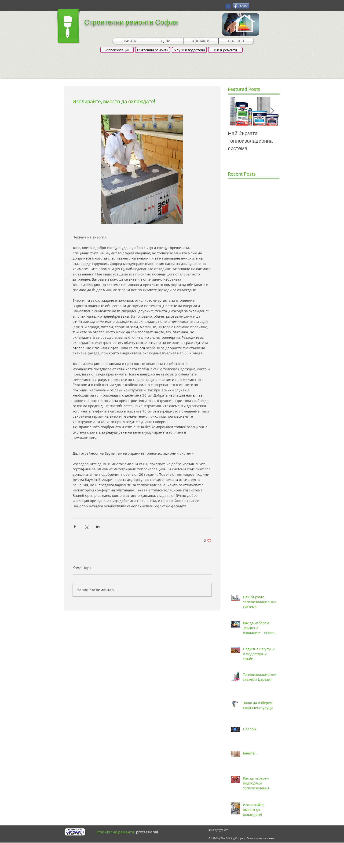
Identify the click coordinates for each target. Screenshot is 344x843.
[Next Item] (272, 111)
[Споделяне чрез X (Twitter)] (86, 526)
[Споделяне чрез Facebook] (75, 526)
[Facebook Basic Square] (228, 6)
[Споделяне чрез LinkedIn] (97, 526)
